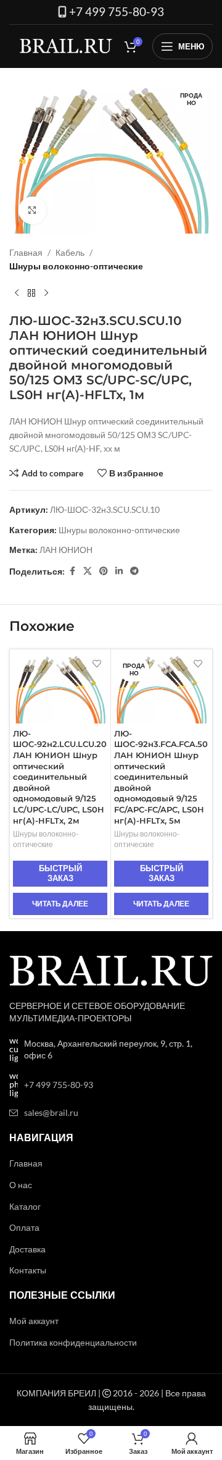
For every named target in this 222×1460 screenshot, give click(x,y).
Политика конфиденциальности (73, 1342)
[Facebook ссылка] (72, 571)
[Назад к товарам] (31, 293)
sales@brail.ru (51, 1112)
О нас (20, 1184)
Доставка (27, 1249)
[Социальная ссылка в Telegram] (134, 571)
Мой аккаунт (34, 1320)
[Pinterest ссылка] (104, 571)
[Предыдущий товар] (16, 293)
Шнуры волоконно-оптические (76, 266)
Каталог (25, 1206)
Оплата (24, 1227)
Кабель (70, 252)
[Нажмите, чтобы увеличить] (32, 210)
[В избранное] (96, 663)
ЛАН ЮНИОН (65, 549)
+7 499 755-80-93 (116, 12)
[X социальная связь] (88, 571)
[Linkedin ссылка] (119, 571)
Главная (26, 252)
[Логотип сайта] (66, 45)
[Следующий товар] (46, 293)
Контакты (27, 1270)
